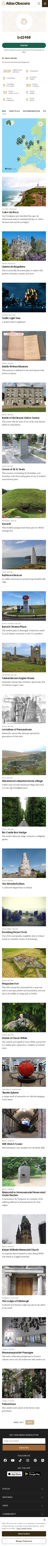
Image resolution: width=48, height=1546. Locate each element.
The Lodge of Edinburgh (15, 1301)
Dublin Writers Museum (15, 366)
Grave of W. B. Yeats (13, 469)
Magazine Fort (10, 983)
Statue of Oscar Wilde (14, 1038)
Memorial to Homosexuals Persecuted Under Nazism (23, 1194)
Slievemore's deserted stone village (22, 781)
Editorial (8, 1497)
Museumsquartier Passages (17, 1352)
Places (6, 1489)
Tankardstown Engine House (18, 678)
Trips (5, 1506)
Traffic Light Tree (11, 318)
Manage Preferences (24, 1541)
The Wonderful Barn (13, 883)
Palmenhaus (9, 1404)
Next (30, 1422)
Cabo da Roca (10, 212)
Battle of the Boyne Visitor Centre (20, 418)
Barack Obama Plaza (14, 626)
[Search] (39, 3)
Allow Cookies (24, 1534)
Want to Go (14, 111)
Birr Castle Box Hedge (14, 832)
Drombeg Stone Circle (14, 932)
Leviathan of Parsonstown (17, 729)
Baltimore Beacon (12, 575)
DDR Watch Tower (12, 1144)
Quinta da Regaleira (13, 266)
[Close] (44, 1520)
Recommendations (31, 111)
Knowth (6, 524)
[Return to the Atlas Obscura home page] (16, 3)
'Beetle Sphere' (10, 1092)
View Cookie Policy (24, 1528)
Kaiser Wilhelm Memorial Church (20, 1249)
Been (4, 111)
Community (9, 1514)
